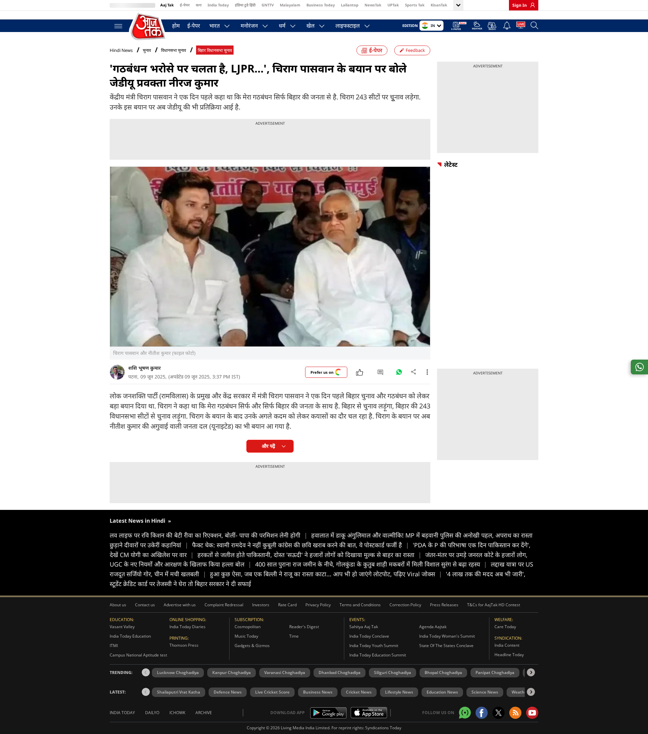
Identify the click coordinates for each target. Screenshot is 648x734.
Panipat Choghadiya (495, 672)
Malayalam (290, 4)
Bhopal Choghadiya (443, 672)
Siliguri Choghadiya (392, 672)
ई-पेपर (185, 4)
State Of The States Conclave (446, 645)
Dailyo (152, 712)
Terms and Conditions (360, 605)
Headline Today (509, 654)
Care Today (505, 627)
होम (176, 25)
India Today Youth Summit (373, 645)
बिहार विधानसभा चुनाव (215, 50)
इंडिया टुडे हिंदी (245, 4)
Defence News (228, 692)
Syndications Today (383, 728)
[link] (531, 5)
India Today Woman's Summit (447, 636)
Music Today (246, 636)
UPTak (393, 4)
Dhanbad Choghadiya (339, 672)
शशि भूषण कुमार (144, 368)
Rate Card (287, 605)
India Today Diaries (187, 627)
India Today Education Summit (377, 655)
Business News (317, 692)
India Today (218, 4)
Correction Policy (405, 605)
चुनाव (147, 50)
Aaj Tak (167, 4)
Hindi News (121, 50)
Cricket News (359, 692)
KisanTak (439, 4)
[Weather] (477, 26)
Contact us (145, 605)
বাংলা (198, 4)
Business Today (320, 4)
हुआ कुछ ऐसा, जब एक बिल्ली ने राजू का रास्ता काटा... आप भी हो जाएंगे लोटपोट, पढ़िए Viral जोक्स (326, 574)
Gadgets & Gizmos (252, 645)
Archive (203, 712)
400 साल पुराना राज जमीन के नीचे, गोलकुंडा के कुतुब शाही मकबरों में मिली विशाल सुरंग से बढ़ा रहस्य (371, 564)
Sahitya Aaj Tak (363, 627)
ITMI (114, 645)
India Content (506, 645)
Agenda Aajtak (433, 627)
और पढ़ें (268, 446)
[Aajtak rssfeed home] (515, 713)
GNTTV (268, 4)
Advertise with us (180, 605)
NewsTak (372, 4)
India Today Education (130, 636)
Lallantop (349, 4)
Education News (442, 692)
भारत (214, 25)
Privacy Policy (318, 605)
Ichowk (177, 712)
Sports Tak (415, 4)
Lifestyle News (399, 692)
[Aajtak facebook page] (482, 713)
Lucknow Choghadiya (178, 672)
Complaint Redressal (224, 605)
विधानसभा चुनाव (173, 50)
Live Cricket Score (272, 692)
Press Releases (444, 605)
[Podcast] (492, 26)
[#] (399, 374)
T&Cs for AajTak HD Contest (493, 605)
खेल (310, 25)
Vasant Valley (122, 627)
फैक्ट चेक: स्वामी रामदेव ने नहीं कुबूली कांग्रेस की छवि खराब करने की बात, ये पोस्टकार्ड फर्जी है (300, 545)
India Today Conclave (369, 636)
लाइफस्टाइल (347, 25)
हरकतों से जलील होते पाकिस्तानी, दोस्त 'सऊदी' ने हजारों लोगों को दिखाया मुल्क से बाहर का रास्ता (309, 555)
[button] (531, 672)
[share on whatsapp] (639, 367)
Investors (260, 605)
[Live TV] (520, 26)
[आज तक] (148, 26)
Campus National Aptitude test (138, 655)
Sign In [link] (519, 5)
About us (118, 605)
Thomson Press (183, 645)
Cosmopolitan (248, 627)
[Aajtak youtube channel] (532, 713)
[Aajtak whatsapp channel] (465, 712)
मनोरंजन (249, 25)
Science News (484, 692)
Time (294, 636)
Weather (520, 692)
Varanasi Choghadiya (284, 672)
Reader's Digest (304, 627)
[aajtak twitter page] (498, 713)
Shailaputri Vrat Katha (178, 692)
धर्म (282, 25)
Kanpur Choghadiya (231, 672)
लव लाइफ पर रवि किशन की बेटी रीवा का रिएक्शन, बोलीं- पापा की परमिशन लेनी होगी (208, 535)
